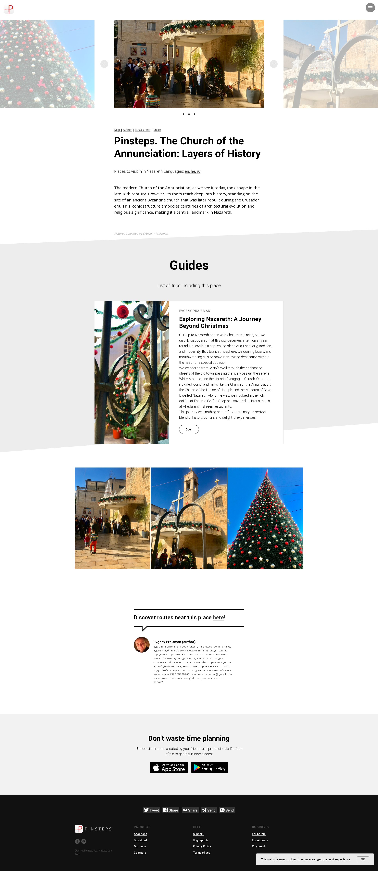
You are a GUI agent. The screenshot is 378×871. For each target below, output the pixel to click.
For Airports (260, 840)
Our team (140, 846)
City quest (258, 846)
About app (140, 834)
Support (198, 834)
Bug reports (200, 840)
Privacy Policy (202, 846)
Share (157, 130)
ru (198, 171)
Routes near (142, 130)
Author (127, 130)
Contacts (140, 852)
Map (117, 130)
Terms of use (201, 852)
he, (194, 171)
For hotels (259, 834)
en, (188, 171)
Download (140, 840)
